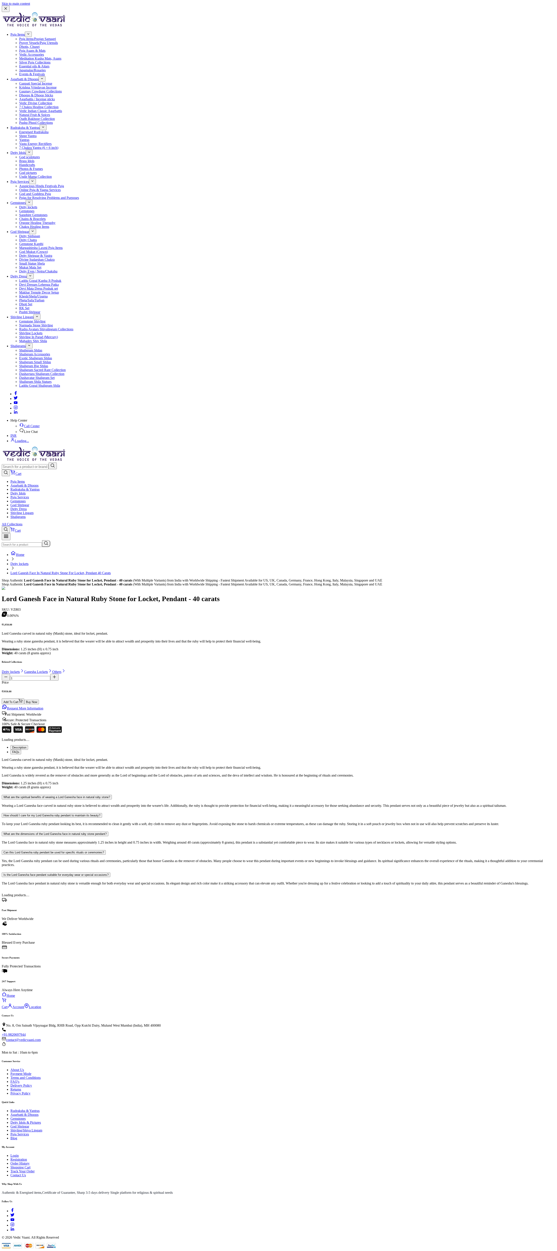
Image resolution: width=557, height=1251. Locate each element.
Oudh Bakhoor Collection (37, 119)
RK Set (24, 308)
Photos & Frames (31, 169)
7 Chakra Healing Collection (39, 107)
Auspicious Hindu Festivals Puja (41, 186)
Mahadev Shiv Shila (33, 341)
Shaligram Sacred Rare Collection (42, 370)
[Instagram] (16, 408)
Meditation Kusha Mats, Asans (40, 58)
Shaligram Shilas (30, 350)
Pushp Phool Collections (36, 122)
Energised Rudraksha (34, 132)
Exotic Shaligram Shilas (35, 358)
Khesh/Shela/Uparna (33, 296)
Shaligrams (18, 346)
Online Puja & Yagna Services (40, 190)
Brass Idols (26, 161)
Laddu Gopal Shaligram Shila (39, 385)
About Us (17, 1070)
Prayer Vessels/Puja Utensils (38, 43)
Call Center (32, 426)
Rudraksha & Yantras (25, 127)
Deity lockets (28, 207)
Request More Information (25, 708)
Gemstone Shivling (32, 321)
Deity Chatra (28, 240)
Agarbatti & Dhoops (24, 79)
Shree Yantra (28, 136)
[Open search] (6, 472)
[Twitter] (16, 398)
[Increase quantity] (54, 677)
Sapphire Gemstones (33, 215)
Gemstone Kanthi (31, 244)
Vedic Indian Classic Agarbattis (40, 111)
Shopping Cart (20, 1167)
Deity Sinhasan (29, 236)
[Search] (53, 465)
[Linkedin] (16, 413)
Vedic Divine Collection (35, 103)
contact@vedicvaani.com (23, 1040)
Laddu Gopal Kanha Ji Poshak (40, 280)
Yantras (24, 140)
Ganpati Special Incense (35, 83)
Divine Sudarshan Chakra (37, 259)
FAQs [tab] (15, 752)
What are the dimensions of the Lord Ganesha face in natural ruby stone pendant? (55, 834)
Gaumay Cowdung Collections (40, 91)
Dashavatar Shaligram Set (37, 378)
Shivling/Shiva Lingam (26, 1130)
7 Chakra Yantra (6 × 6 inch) (38, 148)
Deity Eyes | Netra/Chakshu (38, 271)
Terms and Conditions (25, 1077)
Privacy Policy (20, 1093)
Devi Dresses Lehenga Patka (39, 284)
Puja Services (19, 181)
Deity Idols (18, 153)
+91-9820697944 (14, 1034)
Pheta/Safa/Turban (31, 300)
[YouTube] (12, 1220)
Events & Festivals (32, 74)
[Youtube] (16, 403)
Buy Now (31, 702)
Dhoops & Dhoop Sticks (36, 95)
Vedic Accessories (31, 54)
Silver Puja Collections (34, 62)
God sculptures (29, 157)
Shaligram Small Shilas (35, 362)
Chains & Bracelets (32, 219)
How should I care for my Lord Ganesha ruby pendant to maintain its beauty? (51, 815)
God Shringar (19, 232)
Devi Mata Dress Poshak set (38, 288)
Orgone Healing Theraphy (37, 223)
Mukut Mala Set (30, 267)
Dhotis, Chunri (29, 47)
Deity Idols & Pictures (25, 1122)
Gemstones (18, 203)
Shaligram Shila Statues (35, 381)
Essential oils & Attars (34, 66)
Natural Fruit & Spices (34, 115)
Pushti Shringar (29, 312)
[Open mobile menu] (6, 536)
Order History (20, 1163)
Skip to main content (16, 3)
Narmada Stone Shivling (36, 325)
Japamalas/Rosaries (32, 70)
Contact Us (18, 1175)
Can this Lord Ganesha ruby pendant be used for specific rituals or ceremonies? (53, 852)
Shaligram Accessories (34, 354)
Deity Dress (18, 276)
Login (14, 1155)
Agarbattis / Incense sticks (37, 99)
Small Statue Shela (32, 263)
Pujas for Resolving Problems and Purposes (49, 198)
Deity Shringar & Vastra (35, 255)
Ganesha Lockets (36, 672)
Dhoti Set (25, 304)
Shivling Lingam (22, 317)
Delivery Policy (21, 1085)
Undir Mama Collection (35, 176)
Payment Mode (20, 1074)
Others (56, 672)
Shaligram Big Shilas (33, 366)
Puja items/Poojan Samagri (37, 39)
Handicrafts (27, 165)
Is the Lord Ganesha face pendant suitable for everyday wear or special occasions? (56, 874)
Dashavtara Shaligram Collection (41, 374)
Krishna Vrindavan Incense (38, 87)
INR (13, 435)
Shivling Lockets (30, 333)
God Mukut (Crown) (33, 252)
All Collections (12, 524)
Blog (13, 1138)
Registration (18, 1159)
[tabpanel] (278, 773)
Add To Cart (10, 702)
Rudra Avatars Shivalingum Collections (46, 329)
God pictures (28, 173)
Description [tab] (19, 747)
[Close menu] (6, 9)
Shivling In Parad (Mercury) (38, 337)
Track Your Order (22, 1171)
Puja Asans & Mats (32, 50)
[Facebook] (16, 394)
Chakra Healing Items (34, 227)
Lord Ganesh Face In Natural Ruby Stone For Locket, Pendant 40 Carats (60, 573)
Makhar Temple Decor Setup (39, 292)
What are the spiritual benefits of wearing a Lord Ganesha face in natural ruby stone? (56, 797)
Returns (15, 1089)
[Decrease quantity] (6, 677)
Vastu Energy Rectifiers (35, 144)
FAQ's (14, 1081)
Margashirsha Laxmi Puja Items (41, 248)
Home (20, 555)
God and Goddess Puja (35, 194)
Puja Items (17, 34)
